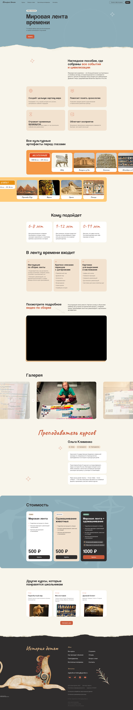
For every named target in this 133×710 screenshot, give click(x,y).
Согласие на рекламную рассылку (77, 694)
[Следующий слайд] (99, 400)
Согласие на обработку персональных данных (80, 691)
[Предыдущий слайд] (33, 400)
